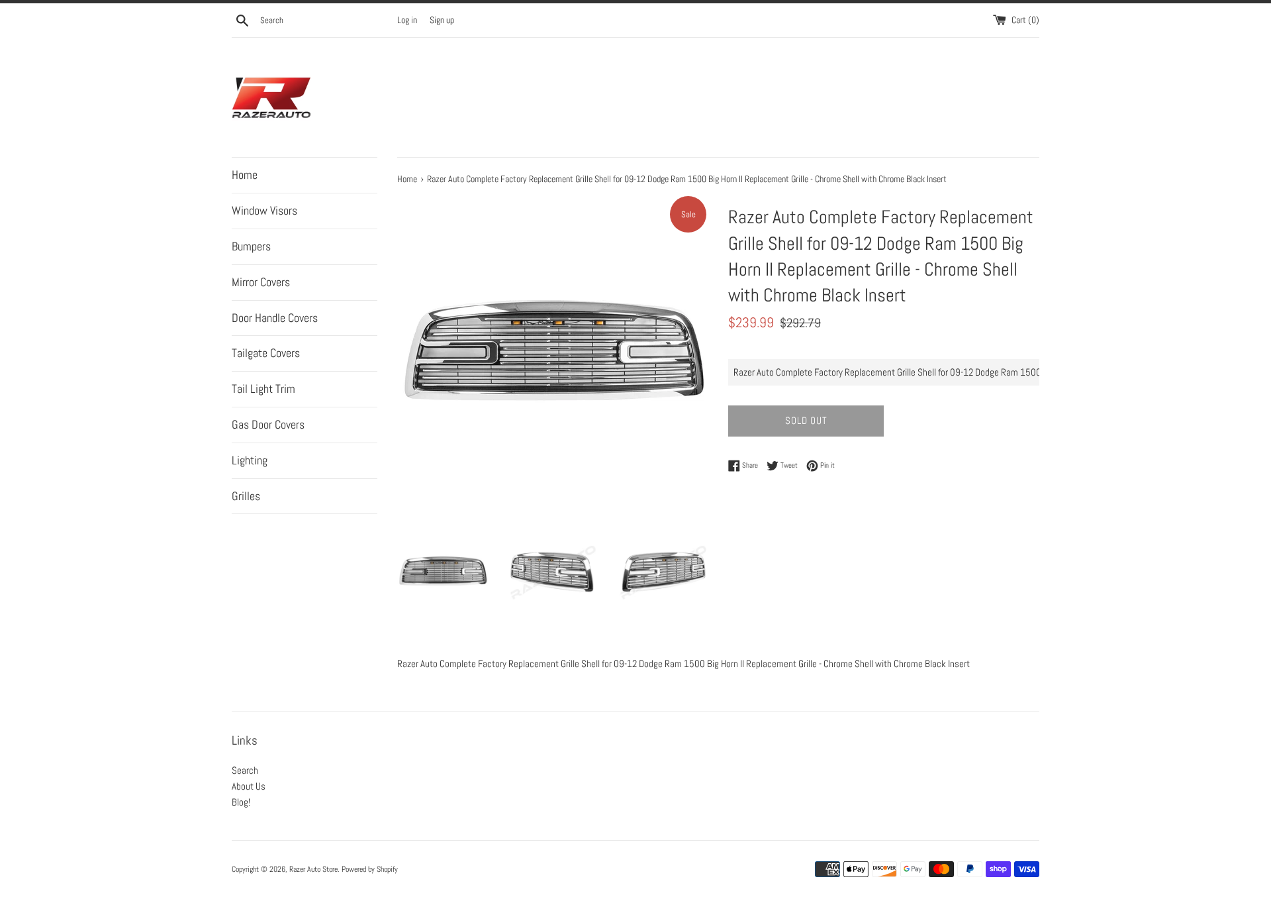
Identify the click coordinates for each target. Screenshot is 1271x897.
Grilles (246, 495)
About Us (248, 786)
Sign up (442, 20)
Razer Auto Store (313, 869)
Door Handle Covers (275, 317)
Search (245, 770)
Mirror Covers (261, 282)
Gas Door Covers (268, 424)
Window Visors (264, 210)
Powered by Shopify (370, 869)
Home (245, 174)
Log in (407, 20)
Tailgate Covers (266, 352)
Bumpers (251, 246)
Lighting (249, 460)
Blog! (241, 802)
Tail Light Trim (263, 388)
